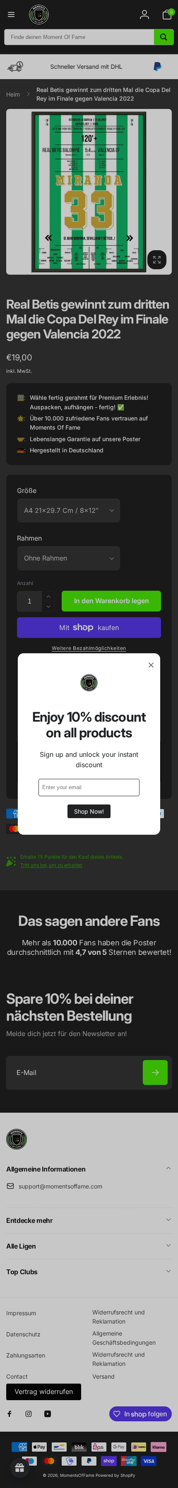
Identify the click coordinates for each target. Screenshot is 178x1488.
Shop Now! (89, 811)
